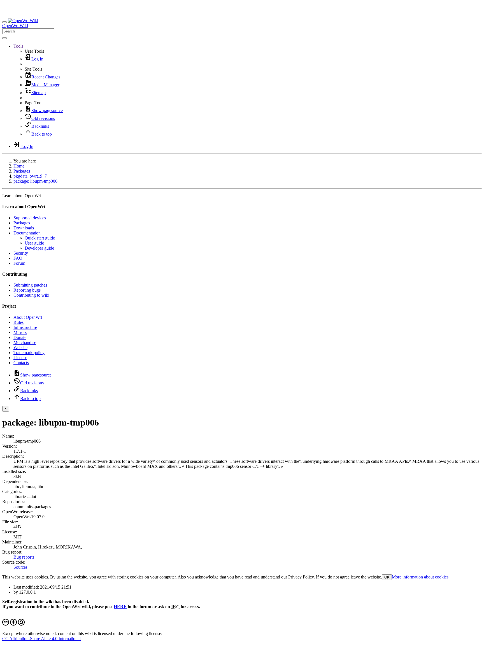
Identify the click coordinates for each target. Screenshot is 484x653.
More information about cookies (420, 577)
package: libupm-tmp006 (35, 181)
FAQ (17, 258)
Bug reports (23, 557)
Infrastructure (25, 327)
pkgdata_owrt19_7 (30, 176)
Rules (18, 322)
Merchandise (24, 342)
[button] (18, 46)
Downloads (23, 228)
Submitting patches (30, 285)
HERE (120, 606)
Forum (19, 263)
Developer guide (39, 248)
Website (20, 347)
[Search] (4, 38)
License (20, 357)
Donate (19, 337)
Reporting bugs (27, 290)
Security (20, 253)
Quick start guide (40, 238)
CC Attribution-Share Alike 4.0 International (41, 638)
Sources (20, 567)
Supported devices (29, 217)
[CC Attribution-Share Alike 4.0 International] (13, 624)
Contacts (21, 362)
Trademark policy (29, 352)
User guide (34, 243)
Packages (21, 171)
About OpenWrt (27, 317)
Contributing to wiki (31, 295)
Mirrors (20, 332)
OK (387, 577)
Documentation (27, 233)
